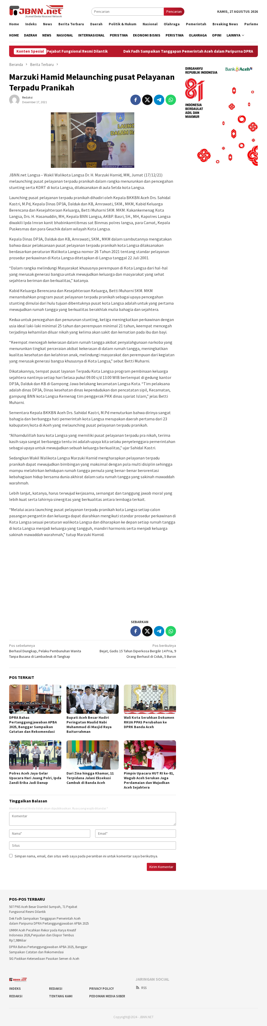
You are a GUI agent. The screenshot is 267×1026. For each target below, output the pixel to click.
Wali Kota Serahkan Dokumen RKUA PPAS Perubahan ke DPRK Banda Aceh (149, 722)
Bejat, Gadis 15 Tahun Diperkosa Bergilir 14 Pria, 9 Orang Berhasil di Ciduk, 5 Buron (138, 651)
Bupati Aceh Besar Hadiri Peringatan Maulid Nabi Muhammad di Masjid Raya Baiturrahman (89, 724)
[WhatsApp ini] (171, 100)
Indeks (15, 988)
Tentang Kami (60, 996)
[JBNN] (36, 11)
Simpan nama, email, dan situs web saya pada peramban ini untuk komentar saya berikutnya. (86, 856)
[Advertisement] (92, 578)
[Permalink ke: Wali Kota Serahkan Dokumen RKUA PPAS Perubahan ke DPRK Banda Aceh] (150, 699)
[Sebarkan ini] (135, 100)
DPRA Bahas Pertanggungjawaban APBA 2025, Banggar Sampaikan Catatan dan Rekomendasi (33, 724)
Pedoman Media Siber (107, 996)
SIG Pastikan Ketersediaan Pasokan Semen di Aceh (44, 958)
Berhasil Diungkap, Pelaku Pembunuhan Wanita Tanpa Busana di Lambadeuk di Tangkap (45, 651)
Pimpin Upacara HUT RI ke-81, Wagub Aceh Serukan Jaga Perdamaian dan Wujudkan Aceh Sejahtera (149, 780)
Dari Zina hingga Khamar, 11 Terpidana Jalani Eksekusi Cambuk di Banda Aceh (90, 778)
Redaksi (55, 988)
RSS (144, 988)
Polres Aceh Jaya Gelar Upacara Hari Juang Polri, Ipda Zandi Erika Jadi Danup (35, 778)
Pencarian (174, 11)
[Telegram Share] (159, 100)
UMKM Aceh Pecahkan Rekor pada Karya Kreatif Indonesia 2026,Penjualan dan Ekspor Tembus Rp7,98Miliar (42, 935)
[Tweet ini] (147, 100)
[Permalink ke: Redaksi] (14, 99)
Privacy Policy (101, 988)
